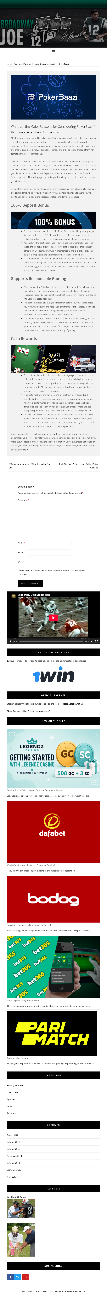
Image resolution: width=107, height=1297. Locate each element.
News (9, 1106)
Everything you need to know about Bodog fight (29, 925)
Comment (23, 500)
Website (22, 562)
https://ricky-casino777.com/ (36, 711)
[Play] (10, 641)
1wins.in (10, 660)
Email (21, 552)
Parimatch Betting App (18, 1058)
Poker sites (52, 132)
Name (21, 542)
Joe (39, 132)
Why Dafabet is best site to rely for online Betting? (31, 865)
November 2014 (14, 1155)
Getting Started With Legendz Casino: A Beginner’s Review (34, 790)
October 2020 (13, 1142)
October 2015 (13, 1148)
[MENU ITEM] (10, 1277)
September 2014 (14, 1169)
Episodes (11, 1099)
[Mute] (92, 641)
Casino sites (12, 1092)
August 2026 (12, 1135)
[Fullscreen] (96, 641)
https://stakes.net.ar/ (73, 703)
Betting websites (15, 1085)
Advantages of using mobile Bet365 (24, 1000)
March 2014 (12, 1176)
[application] (53, 617)
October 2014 (13, 1162)
